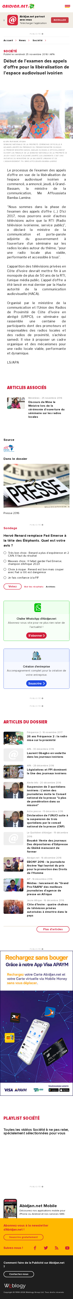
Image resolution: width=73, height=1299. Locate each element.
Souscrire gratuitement (23, 1237)
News (22, 40)
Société (38, 40)
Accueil (8, 40)
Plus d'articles (53, 929)
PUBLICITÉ (36, 34)
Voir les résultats (33, 587)
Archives (50, 587)
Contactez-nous (18, 1274)
